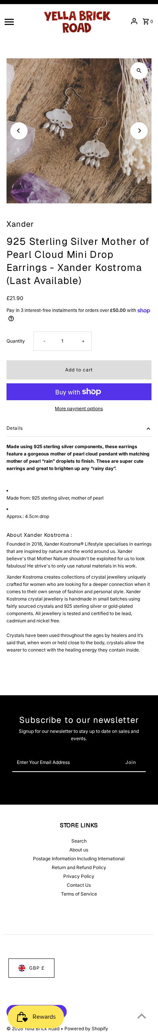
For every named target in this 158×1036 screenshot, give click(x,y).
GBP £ (36, 968)
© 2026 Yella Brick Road (34, 1028)
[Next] (139, 130)
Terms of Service (79, 894)
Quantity (16, 341)
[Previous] (19, 130)
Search (79, 841)
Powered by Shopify (86, 1028)
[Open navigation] (20, 21)
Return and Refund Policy (79, 867)
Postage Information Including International (79, 858)
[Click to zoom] (139, 70)
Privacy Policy (78, 876)
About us (78, 850)
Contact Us (79, 885)
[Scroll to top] (141, 1015)
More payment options (79, 408)
